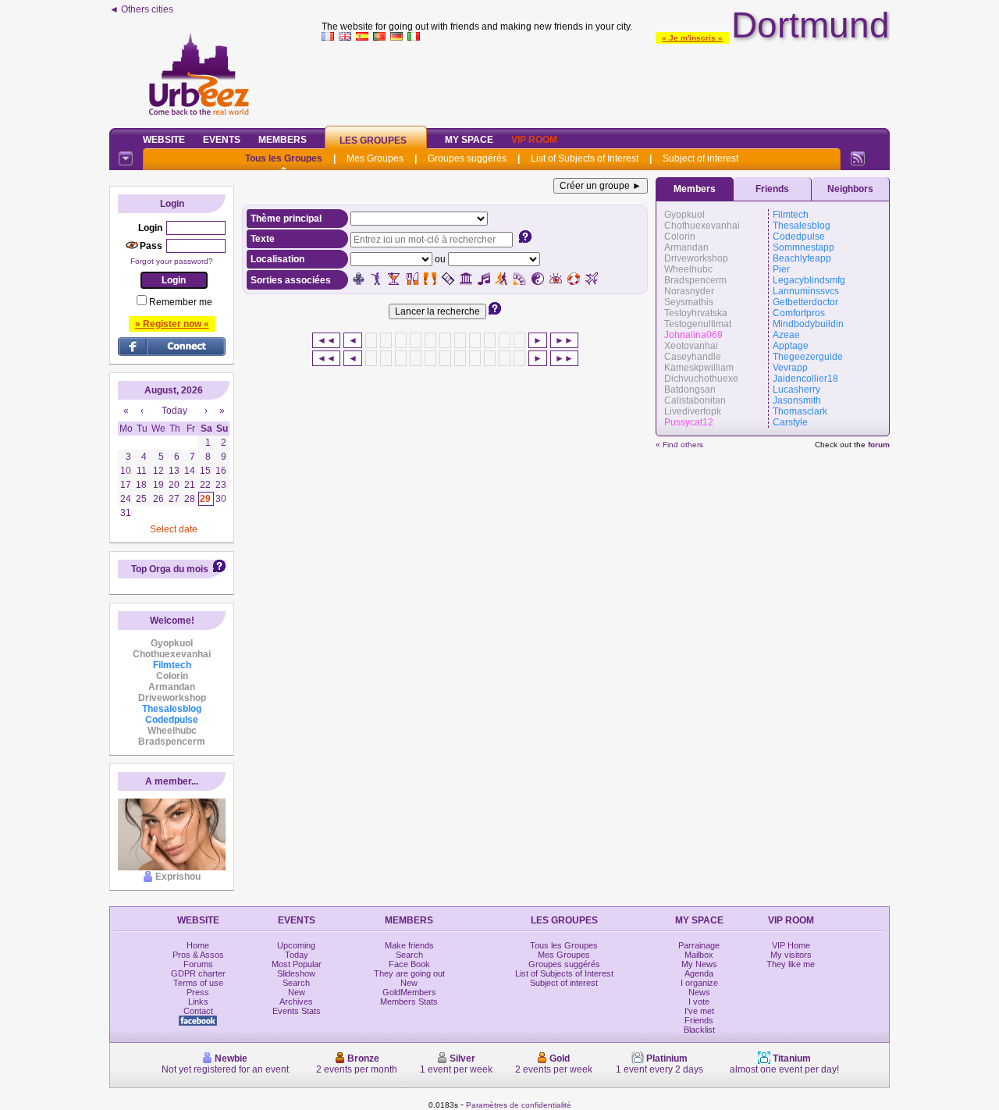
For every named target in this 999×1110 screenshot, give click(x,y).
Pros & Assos (198, 954)
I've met (699, 1011)
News (699, 992)
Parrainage (699, 945)
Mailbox (698, 954)
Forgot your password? (171, 261)
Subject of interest (700, 158)
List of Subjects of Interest (584, 158)
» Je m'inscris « (692, 38)
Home (198, 945)
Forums (198, 964)
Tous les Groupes (283, 158)
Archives (296, 1001)
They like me (790, 964)
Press (198, 992)
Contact (198, 1011)
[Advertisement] (606, 81)
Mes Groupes (375, 158)
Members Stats (409, 1001)
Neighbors (850, 188)
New (296, 992)
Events (221, 139)
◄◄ (326, 340)
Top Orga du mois (169, 569)
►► (564, 340)
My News (699, 964)
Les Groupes (373, 140)
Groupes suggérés (467, 158)
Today (296, 954)
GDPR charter (198, 973)
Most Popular (297, 964)
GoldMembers (409, 992)
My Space (469, 139)
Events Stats (296, 1011)
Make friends (409, 945)
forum (879, 444)
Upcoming (296, 945)
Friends (772, 188)
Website (164, 139)
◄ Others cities (141, 9)
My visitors (791, 954)
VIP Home (791, 945)
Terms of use (198, 982)
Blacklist (699, 1029)
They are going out (409, 973)
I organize (699, 982)
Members (282, 139)
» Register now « (172, 323)
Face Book (409, 964)
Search (296, 982)
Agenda (698, 973)
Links (198, 1001)
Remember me (180, 302)
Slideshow (296, 973)
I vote (698, 1001)
